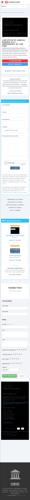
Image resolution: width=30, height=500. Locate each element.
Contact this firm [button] (15, 240)
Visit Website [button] (16, 64)
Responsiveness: (6, 363)
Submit (16, 168)
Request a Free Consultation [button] (15, 71)
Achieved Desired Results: (9, 350)
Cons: (3, 339)
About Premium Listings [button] (15, 93)
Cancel (22, 376)
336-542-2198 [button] (15, 61)
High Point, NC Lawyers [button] (15, 202)
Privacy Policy (10, 192)
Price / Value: (5, 359)
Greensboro (21, 12)
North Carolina (13, 12)
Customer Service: (7, 354)
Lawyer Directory (5, 12)
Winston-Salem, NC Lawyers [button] (15, 205)
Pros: (3, 330)
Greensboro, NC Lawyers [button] (15, 199)
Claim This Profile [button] (15, 91)
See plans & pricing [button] (15, 274)
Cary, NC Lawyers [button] (15, 210)
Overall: (4, 324)
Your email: (5, 311)
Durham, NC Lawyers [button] (15, 207)
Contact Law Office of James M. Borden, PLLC (14, 101)
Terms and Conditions (22, 192)
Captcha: (4, 367)
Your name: (5, 305)
